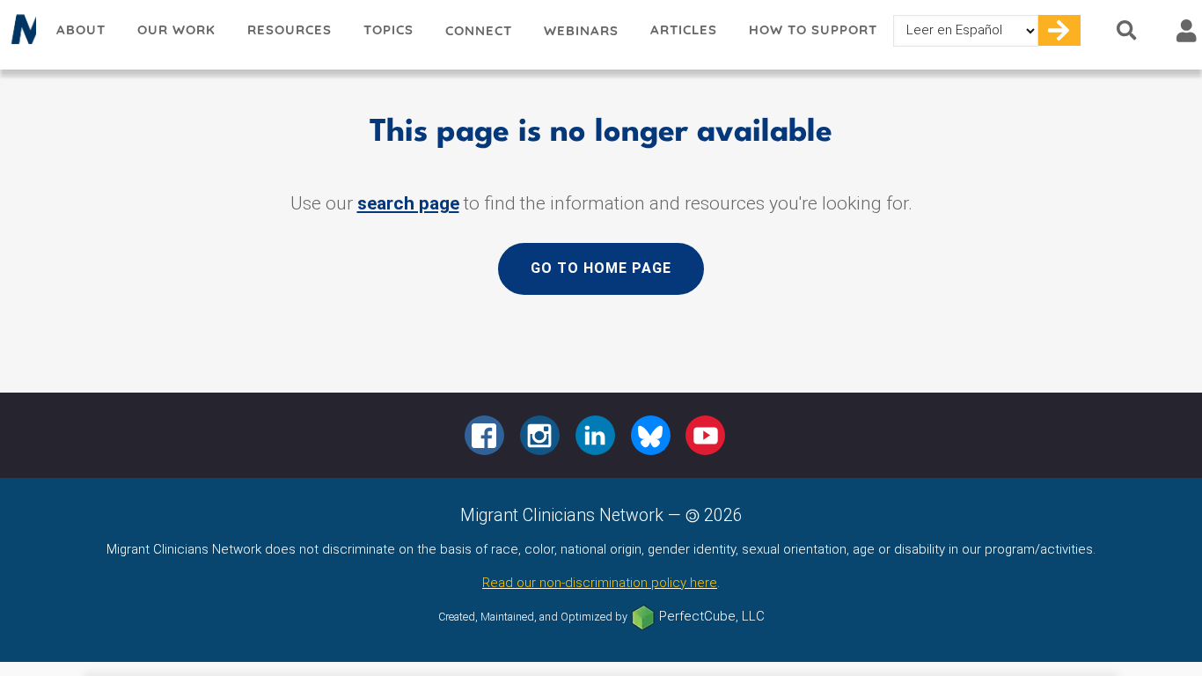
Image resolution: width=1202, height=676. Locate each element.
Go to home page (601, 268)
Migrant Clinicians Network (20, 34)
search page (408, 203)
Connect (478, 30)
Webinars (581, 30)
